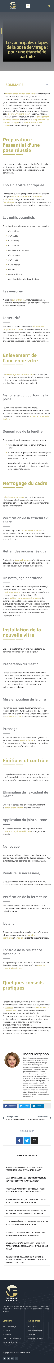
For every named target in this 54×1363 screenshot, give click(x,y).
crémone (9, 1007)
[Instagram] (16, 1358)
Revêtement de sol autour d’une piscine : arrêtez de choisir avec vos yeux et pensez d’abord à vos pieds (26, 1260)
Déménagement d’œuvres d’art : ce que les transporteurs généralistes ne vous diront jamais (27, 1246)
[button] (28, 6)
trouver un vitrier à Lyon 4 (19, 113)
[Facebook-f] (4, 1358)
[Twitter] (8, 1358)
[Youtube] (12, 1358)
